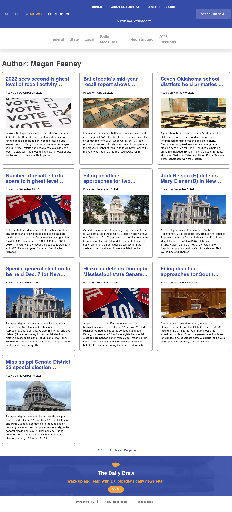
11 (109, 450)
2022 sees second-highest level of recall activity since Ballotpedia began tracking (37, 81)
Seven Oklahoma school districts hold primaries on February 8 (193, 81)
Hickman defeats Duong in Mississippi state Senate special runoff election (115, 271)
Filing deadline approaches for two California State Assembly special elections (114, 178)
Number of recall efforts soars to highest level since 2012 (34, 178)
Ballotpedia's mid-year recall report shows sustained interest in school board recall (110, 81)
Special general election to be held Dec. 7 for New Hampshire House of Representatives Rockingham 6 (38, 271)
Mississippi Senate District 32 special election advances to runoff (38, 364)
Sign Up (116, 489)
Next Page (126, 450)
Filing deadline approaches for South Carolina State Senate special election (187, 271)
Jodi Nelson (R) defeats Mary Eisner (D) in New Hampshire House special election (192, 178)
